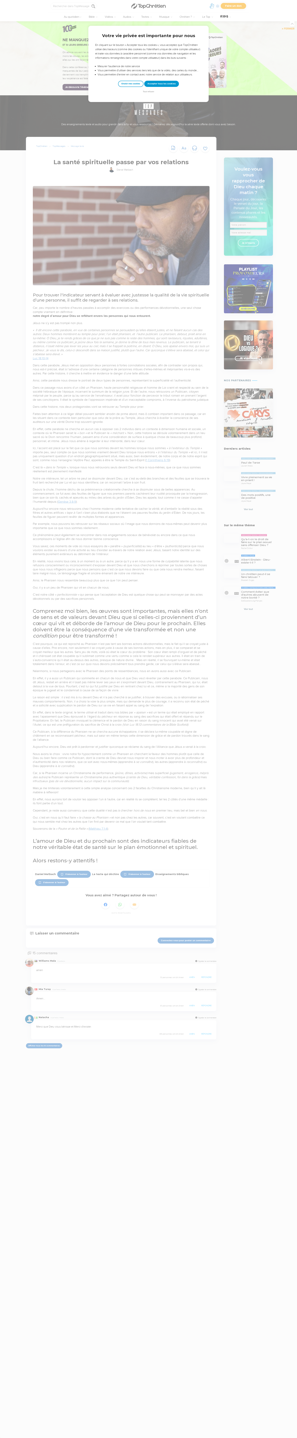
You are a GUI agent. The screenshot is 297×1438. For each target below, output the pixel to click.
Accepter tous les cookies (161, 83)
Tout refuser (148, 92)
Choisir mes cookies (130, 84)
